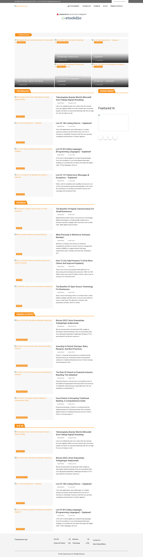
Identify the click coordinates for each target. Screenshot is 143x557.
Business (97, 6)
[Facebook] (100, 137)
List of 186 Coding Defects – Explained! (74, 123)
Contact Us (96, 540)
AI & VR (105, 6)
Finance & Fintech (117, 6)
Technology (86, 6)
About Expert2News (99, 544)
